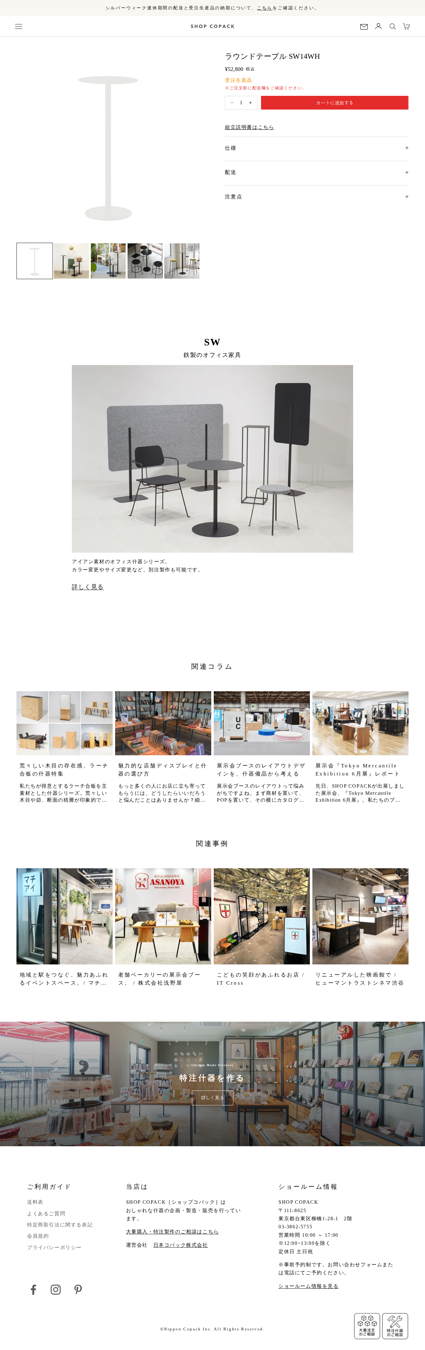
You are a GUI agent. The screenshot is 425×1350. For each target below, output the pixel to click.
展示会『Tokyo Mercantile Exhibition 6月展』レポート (357, 769)
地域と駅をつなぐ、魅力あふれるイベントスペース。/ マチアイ (64, 979)
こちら (265, 8)
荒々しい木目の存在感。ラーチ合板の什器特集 (64, 769)
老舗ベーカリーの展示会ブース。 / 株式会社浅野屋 (159, 979)
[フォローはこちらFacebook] (33, 1289)
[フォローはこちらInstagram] (55, 1289)
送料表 (35, 1202)
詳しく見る (88, 587)
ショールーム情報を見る (308, 1286)
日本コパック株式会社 (180, 1245)
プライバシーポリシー (54, 1247)
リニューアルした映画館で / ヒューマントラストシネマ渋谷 (360, 979)
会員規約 (38, 1236)
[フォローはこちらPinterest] (78, 1289)
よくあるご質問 (46, 1213)
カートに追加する (334, 102)
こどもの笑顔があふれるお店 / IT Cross (261, 979)
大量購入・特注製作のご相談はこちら (172, 1231)
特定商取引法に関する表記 (60, 1224)
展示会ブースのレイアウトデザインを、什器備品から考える (261, 769)
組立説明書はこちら (249, 127)
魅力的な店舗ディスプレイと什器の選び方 (163, 769)
